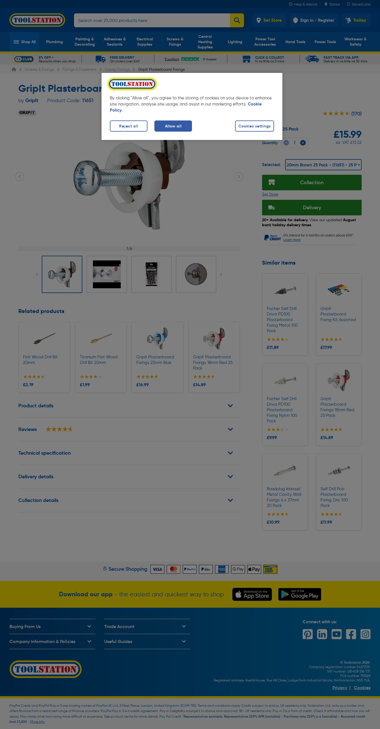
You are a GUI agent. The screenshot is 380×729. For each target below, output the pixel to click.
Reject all (128, 126)
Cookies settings (254, 126)
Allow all (173, 126)
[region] (192, 106)
